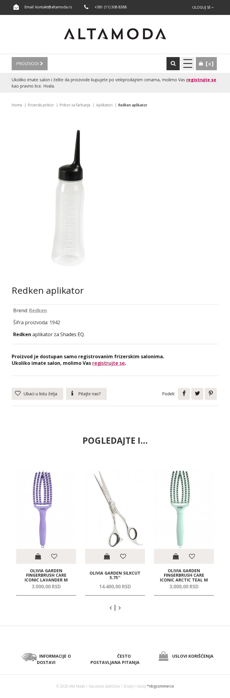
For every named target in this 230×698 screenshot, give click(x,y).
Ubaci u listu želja (40, 394)
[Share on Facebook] (184, 394)
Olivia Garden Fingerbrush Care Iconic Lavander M (46, 575)
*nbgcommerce (160, 686)
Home (17, 105)
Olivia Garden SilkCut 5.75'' (115, 575)
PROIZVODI (28, 63)
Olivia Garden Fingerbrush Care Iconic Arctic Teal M (184, 575)
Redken (38, 310)
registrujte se (201, 79)
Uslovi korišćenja (193, 656)
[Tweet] (197, 394)
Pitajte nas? (89, 394)
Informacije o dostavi (54, 659)
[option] (46, 532)
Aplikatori (104, 105)
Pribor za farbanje (75, 105)
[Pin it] (211, 394)
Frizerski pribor (41, 105)
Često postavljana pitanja (115, 659)
